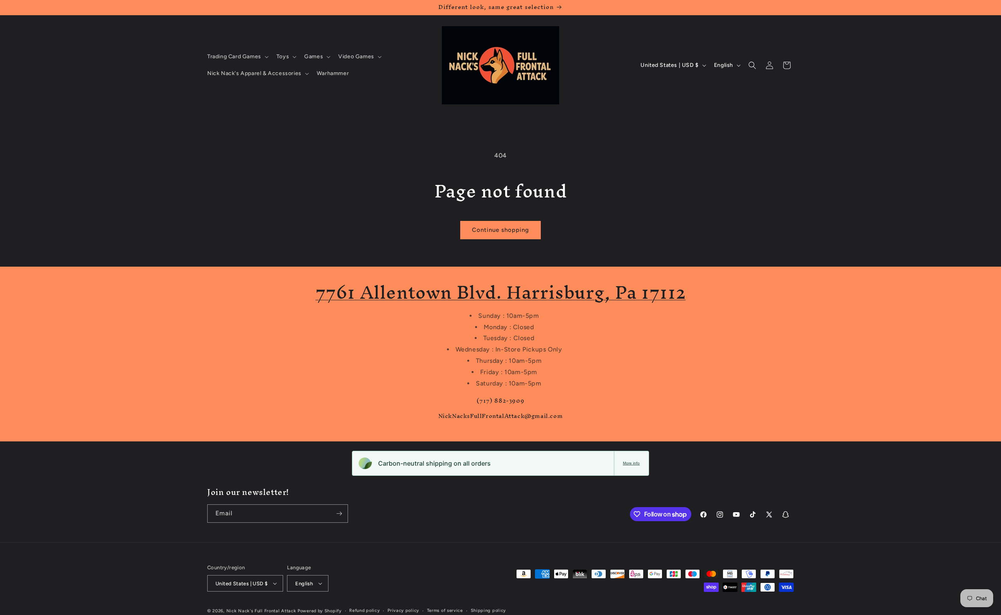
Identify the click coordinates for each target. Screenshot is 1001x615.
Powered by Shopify (320, 610)
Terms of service (445, 610)
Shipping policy (488, 610)
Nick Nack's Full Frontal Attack (261, 610)
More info (631, 463)
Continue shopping (500, 229)
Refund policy (364, 610)
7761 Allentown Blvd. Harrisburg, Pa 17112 (501, 292)
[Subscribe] (339, 513)
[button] (237, 56)
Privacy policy (403, 610)
